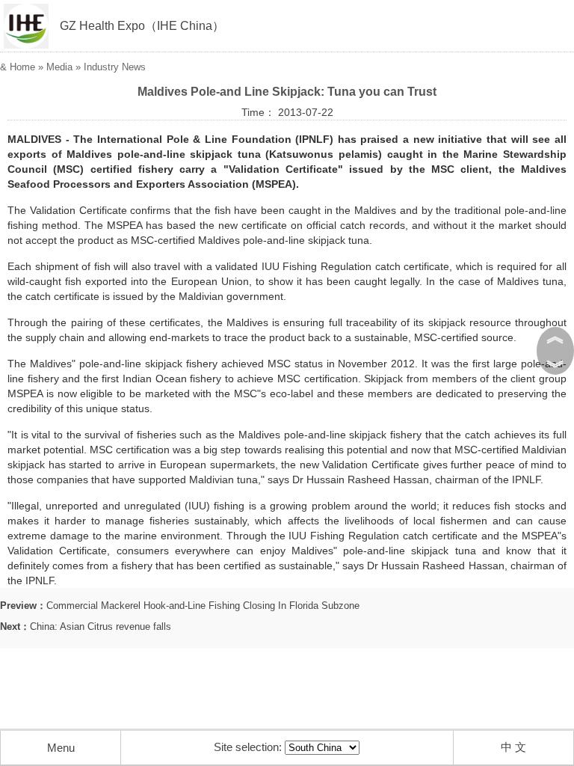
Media (59, 67)
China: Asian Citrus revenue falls (100, 626)
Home (22, 67)
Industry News (115, 67)
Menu (61, 747)
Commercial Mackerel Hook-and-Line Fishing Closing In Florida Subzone (202, 605)
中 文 (513, 747)
